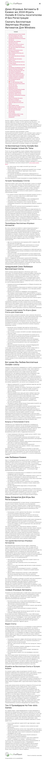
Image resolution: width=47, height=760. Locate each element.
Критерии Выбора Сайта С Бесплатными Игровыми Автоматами (15, 110)
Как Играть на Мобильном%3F (16, 73)
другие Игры (12, 80)
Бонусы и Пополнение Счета (16, 50)
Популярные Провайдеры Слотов (17, 67)
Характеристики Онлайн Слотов (16, 106)
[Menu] (40, 4)
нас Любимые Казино (14, 51)
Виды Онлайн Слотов (14, 105)
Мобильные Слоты (13, 87)
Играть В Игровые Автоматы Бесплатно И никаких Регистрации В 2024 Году (16, 99)
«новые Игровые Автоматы (15, 58)
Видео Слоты (12, 60)
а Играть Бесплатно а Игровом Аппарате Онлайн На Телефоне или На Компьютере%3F (16, 78)
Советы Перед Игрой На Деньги (16, 74)
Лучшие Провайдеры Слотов (16, 37)
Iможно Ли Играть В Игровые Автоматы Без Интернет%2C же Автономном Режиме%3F (16, 70)
